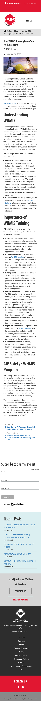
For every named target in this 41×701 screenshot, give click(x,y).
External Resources (21, 648)
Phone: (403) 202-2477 (21, 631)
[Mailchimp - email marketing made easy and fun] (13, 506)
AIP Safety (7, 31)
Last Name (5, 488)
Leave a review (20, 599)
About (21, 644)
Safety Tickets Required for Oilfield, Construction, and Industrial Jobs (17, 536)
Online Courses (21, 655)
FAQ (21, 669)
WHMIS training (9, 103)
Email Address (6, 472)
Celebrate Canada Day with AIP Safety (17, 554)
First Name (5, 480)
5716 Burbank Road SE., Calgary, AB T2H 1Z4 (20, 626)
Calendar (21, 637)
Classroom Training (21, 659)
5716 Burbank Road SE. (14, 3)
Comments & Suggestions (21, 666)
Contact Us (20, 591)
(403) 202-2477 (31, 3)
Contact (21, 662)
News (16, 31)
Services (21, 641)
